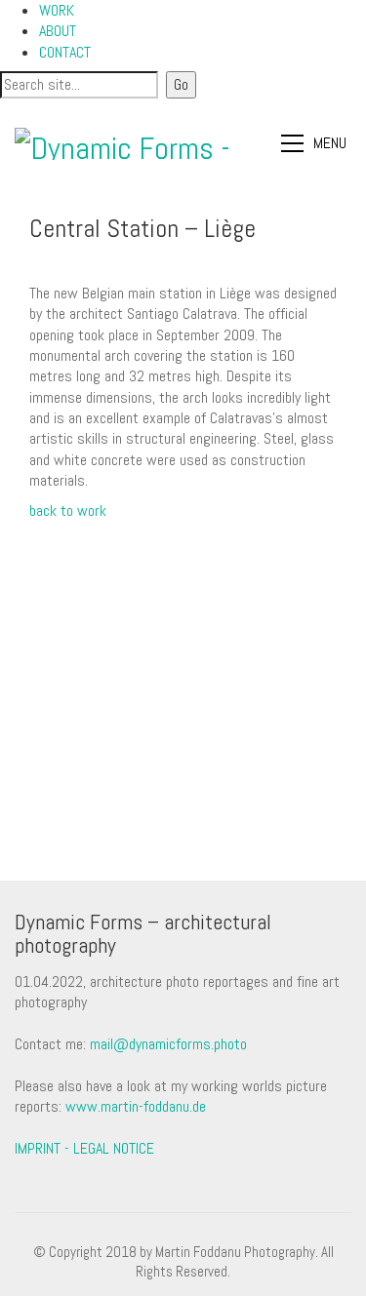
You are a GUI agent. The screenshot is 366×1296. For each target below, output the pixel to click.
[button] (316, 143)
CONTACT (65, 52)
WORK (56, 10)
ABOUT (57, 30)
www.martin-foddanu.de (135, 1106)
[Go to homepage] (124, 144)
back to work (67, 510)
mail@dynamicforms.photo (168, 1044)
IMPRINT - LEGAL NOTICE (84, 1148)
